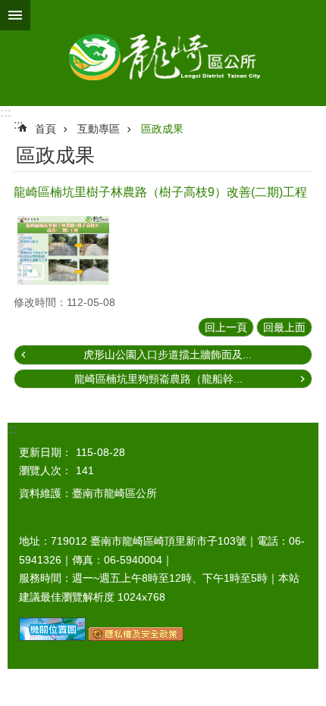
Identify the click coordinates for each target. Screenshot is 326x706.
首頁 (45, 129)
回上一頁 (226, 327)
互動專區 (98, 129)
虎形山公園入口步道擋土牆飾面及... (167, 354)
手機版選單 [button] (15, 15)
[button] (63, 250)
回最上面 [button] (284, 327)
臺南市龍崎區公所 (163, 53)
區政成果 (162, 129)
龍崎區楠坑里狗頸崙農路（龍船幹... (158, 379)
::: (5, 112)
